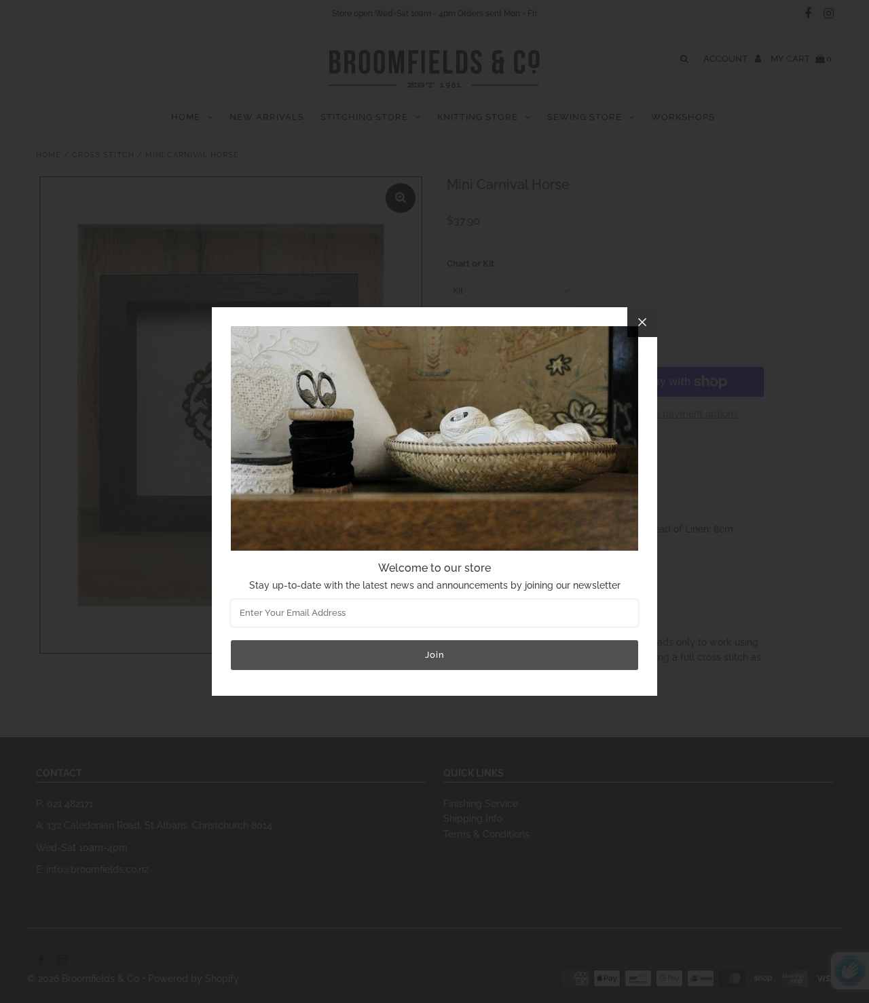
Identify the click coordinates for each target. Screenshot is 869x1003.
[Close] (642, 322)
